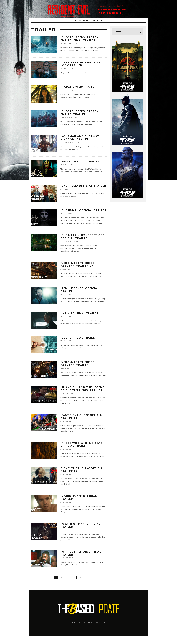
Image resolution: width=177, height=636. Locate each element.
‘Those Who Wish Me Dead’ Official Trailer (82, 444)
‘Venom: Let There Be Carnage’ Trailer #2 (77, 264)
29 (74, 577)
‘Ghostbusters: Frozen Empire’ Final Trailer (79, 39)
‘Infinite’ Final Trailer (79, 313)
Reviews (97, 20)
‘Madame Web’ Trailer (78, 86)
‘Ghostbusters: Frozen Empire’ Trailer (79, 113)
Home (78, 20)
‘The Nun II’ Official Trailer (83, 210)
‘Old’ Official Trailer (78, 337)
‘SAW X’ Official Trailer (80, 161)
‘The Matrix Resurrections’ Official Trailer (83, 237)
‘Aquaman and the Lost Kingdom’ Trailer (79, 138)
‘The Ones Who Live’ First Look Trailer (81, 64)
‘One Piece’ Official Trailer (83, 186)
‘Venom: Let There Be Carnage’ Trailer (77, 363)
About (87, 20)
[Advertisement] (88, 629)
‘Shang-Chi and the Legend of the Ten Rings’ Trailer (82, 389)
